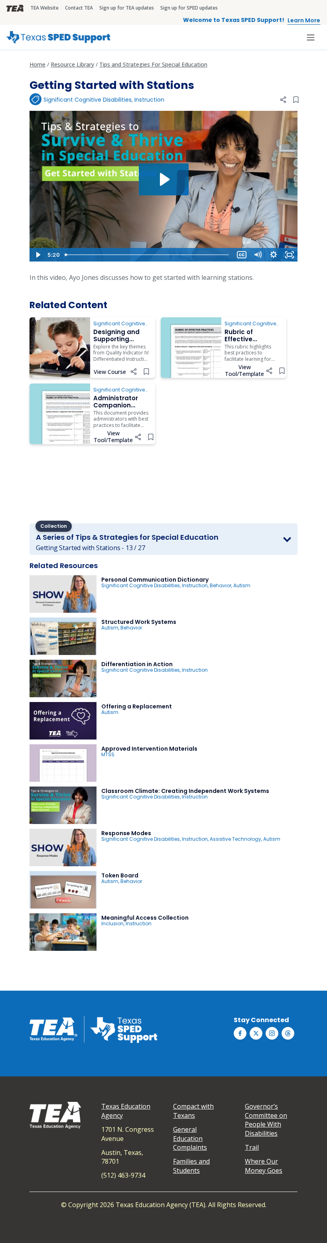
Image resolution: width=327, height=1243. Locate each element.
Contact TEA (79, 7)
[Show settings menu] (274, 255)
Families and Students (191, 1165)
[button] (283, 99)
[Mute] (258, 255)
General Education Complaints (190, 1138)
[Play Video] (37, 255)
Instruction (149, 100)
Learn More (304, 20)
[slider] (148, 255)
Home (37, 64)
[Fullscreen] (289, 255)
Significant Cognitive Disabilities (87, 100)
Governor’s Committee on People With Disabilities (266, 1119)
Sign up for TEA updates (126, 7)
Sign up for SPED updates (189, 7)
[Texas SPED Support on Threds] (288, 1033)
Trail (252, 1147)
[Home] (58, 37)
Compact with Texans (193, 1110)
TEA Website (44, 7)
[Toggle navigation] (311, 37)
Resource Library (72, 64)
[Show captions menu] (242, 255)
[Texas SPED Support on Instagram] (272, 1033)
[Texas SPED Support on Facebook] (240, 1033)
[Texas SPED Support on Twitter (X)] (256, 1033)
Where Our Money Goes (263, 1165)
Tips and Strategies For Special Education (153, 64)
